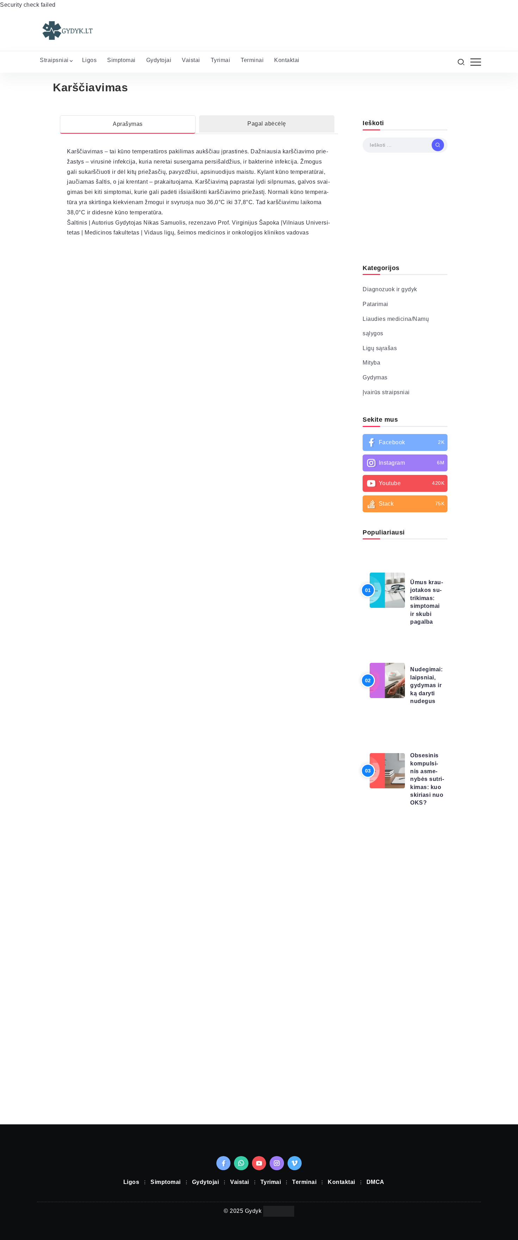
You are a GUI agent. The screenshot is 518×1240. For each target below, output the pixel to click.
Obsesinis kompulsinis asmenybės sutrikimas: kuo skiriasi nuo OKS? (427, 789)
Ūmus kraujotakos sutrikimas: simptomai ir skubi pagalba (426, 612)
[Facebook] (405, 452)
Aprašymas (128, 134)
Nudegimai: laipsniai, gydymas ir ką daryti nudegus (426, 695)
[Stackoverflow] (405, 514)
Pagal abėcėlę (266, 134)
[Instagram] (405, 473)
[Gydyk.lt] (67, 40)
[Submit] (438, 155)
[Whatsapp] (241, 1173)
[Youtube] (405, 493)
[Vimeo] (295, 1173)
